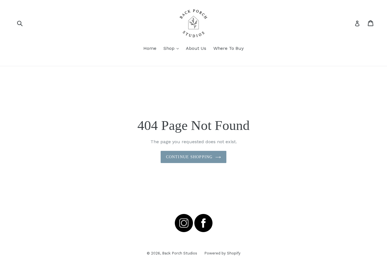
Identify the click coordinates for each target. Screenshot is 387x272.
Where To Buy (228, 48)
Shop (172, 48)
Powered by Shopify (222, 253)
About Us (196, 48)
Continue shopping (189, 157)
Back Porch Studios (179, 253)
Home (149, 48)
